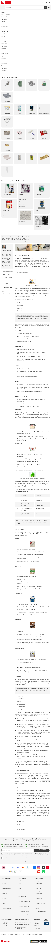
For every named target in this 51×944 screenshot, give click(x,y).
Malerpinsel (18, 619)
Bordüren (21, 204)
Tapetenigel (20, 709)
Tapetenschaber (21, 704)
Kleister (35, 730)
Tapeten (17, 679)
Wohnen (5, 893)
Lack (16, 288)
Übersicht (22, 881)
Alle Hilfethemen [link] (24, 899)
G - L (21, 886)
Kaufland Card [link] (40, 886)
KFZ (4, 903)
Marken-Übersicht (7, 908)
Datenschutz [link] (17, 934)
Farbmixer (17, 538)
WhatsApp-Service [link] (41, 903)
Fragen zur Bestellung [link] (25, 901)
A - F (21, 883)
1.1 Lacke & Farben (7, 277)
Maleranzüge (33, 781)
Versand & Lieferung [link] (24, 911)
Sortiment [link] (39, 888)
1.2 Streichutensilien (7, 280)
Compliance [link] (10, 934)
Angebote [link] (39, 881)
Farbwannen (18, 566)
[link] (43, 2)
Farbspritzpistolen (19, 648)
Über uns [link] (5, 925)
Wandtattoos (22, 197)
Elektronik (5, 883)
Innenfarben (6, 213)
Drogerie (5, 898)
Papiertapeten (22, 199)
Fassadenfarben (6, 215)
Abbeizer (19, 827)
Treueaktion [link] (39, 893)
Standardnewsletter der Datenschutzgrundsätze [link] (23, 854)
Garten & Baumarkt (7, 886)
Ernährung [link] (39, 898)
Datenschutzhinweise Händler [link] (23, 924)
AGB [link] (23, 934)
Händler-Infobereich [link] (41, 911)
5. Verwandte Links (6, 293)
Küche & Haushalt (7, 888)
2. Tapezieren (5, 283)
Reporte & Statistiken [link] (5, 922)
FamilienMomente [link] (41, 901)
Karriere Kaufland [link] (37, 922)
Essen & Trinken (6, 906)
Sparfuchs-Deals (6, 881)
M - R (21, 888)
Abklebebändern (46, 780)
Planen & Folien (45, 777)
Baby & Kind (6, 891)
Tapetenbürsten (21, 706)
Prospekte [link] (39, 883)
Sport (4, 901)
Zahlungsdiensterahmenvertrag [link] (24, 922)
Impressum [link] (3, 934)
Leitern (19, 824)
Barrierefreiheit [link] (4, 937)
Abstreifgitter (18, 593)
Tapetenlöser (20, 698)
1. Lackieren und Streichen (6, 274)
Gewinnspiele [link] (40, 896)
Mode (4, 896)
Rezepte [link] (39, 891)
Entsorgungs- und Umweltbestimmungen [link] (34, 934)
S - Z (21, 891)
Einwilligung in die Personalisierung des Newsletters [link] (27, 858)
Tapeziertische (21, 696)
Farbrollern (34, 589)
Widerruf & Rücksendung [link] (25, 904)
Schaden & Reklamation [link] (25, 909)
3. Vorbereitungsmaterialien (7, 287)
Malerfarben (18, 409)
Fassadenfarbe (18, 443)
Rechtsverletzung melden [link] (26, 914)
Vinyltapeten (22, 206)
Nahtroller (20, 701)
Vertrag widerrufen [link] (24, 906)
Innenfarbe (17, 421)
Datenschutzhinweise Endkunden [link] (21, 928)
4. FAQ (3, 291)
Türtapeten (21, 201)
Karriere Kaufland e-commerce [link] (37, 927)
